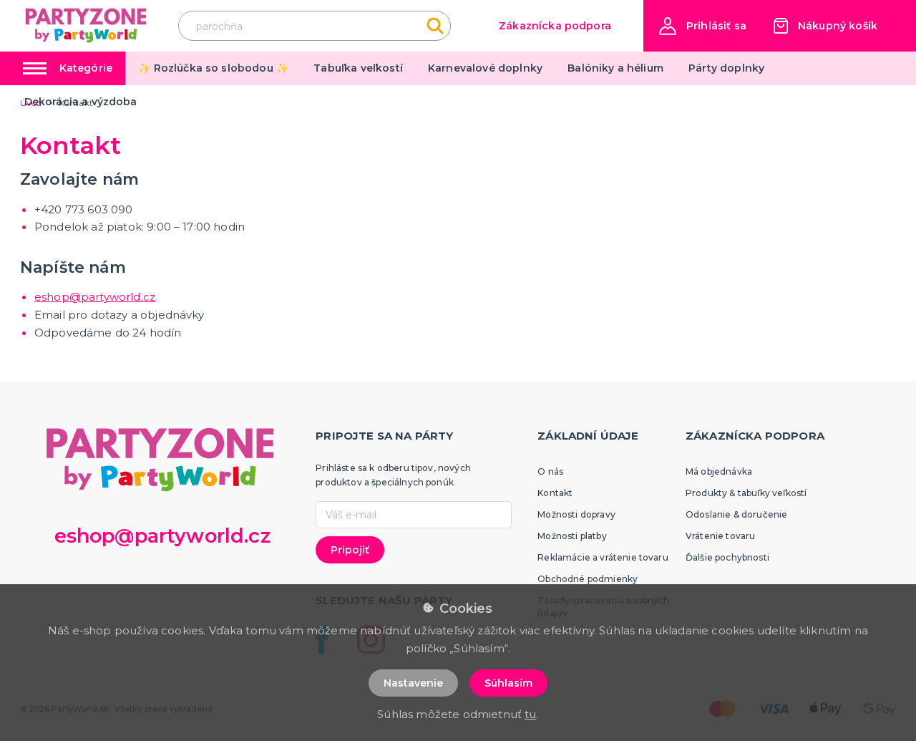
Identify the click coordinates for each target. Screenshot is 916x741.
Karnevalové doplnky (485, 68)
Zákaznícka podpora (555, 25)
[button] (702, 26)
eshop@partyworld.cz (94, 297)
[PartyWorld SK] (86, 25)
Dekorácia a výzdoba (80, 101)
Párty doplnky (726, 68)
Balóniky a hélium (615, 68)
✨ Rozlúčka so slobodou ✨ (213, 68)
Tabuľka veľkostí (358, 68)
